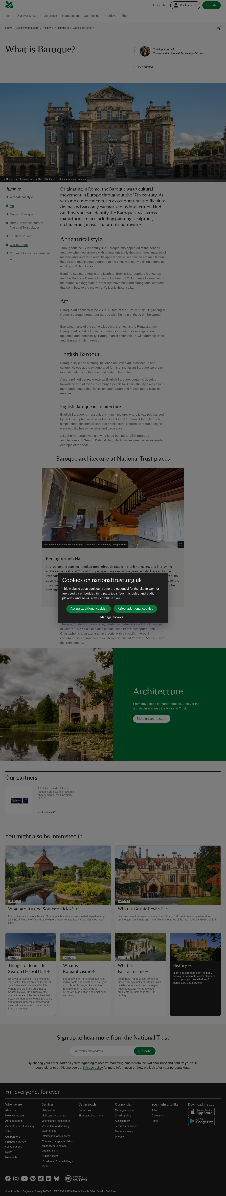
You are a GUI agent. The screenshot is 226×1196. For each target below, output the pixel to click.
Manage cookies (111, 617)
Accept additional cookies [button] (88, 608)
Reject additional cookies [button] (135, 608)
